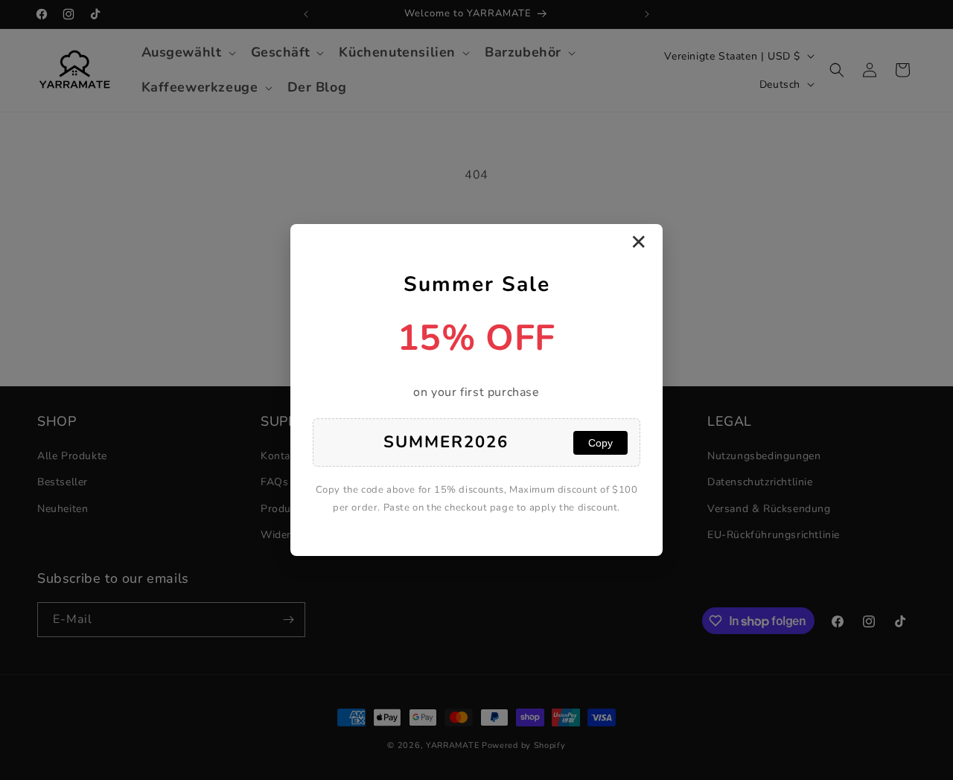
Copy (600, 443)
